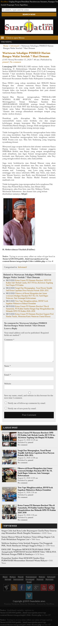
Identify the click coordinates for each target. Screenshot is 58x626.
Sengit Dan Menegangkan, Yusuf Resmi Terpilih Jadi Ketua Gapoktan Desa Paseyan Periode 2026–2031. (29, 289)
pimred (5, 62)
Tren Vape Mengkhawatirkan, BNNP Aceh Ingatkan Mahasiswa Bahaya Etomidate (27, 302)
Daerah (20, 577)
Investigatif (30, 579)
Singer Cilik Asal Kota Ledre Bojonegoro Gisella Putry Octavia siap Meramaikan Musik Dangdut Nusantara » (28, 532)
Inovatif (8, 579)
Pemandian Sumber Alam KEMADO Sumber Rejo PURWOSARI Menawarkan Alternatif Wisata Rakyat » (24, 559)
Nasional (40, 579)
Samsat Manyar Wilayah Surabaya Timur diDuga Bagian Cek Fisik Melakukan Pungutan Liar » (28, 538)
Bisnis (5, 577)
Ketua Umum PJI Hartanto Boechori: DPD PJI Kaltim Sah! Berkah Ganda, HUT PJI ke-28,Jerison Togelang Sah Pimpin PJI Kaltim (29, 282)
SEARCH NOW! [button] (29, 14)
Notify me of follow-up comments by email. (27, 403)
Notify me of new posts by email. (22, 408)
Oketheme (31, 604)
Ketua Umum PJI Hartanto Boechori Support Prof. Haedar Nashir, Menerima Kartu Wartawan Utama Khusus (30, 315)
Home (5, 46)
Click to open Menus (15, 38)
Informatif (14, 46)
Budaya (12, 577)
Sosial (29, 582)
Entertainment (31, 577)
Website (7, 384)
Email (7, 375)
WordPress (50, 604)
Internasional (18, 579)
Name (7, 366)
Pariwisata (49, 579)
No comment (15, 62)
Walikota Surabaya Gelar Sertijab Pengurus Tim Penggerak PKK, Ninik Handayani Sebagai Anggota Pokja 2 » (27, 544)
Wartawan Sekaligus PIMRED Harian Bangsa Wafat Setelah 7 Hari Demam (26, 54)
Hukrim (42, 577)
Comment (9, 340)
